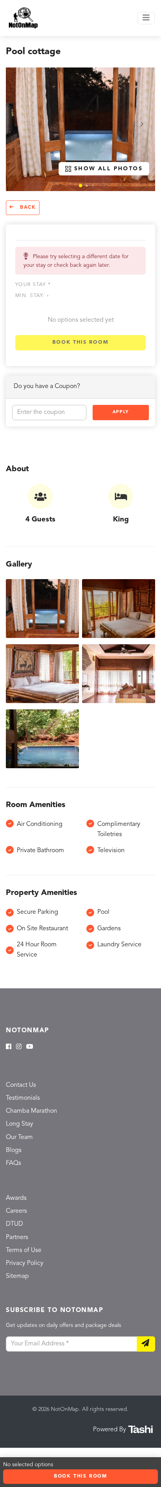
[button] (80, 185)
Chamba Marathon (31, 1111)
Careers (16, 1211)
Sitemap (17, 1276)
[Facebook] (8, 1047)
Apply (121, 412)
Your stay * (33, 284)
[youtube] (29, 1047)
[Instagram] (18, 1047)
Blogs (13, 1150)
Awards (16, 1198)
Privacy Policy (24, 1263)
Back (27, 207)
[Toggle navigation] (146, 18)
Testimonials (23, 1098)
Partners (17, 1237)
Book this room (80, 342)
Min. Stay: (32, 295)
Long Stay (19, 1124)
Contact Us (21, 1085)
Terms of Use (23, 1250)
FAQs (13, 1163)
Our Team (19, 1137)
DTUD (14, 1224)
